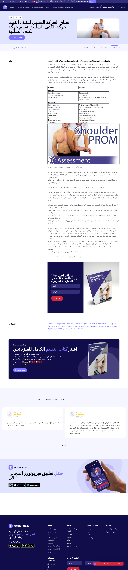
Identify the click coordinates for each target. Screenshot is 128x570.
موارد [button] (47, 7)
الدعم (88, 535)
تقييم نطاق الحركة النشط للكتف (58, 256)
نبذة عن (69, 534)
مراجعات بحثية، (52, 532)
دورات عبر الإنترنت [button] (23, 7)
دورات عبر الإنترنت (112, 529)
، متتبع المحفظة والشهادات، (52, 539)
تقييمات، (50, 543)
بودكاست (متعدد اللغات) (72, 530)
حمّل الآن (57, 298)
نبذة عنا (88, 529)
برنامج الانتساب (91, 538)
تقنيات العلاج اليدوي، (54, 546)
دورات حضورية (110, 532)
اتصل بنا (88, 532)
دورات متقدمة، (52, 529)
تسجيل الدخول (94, 7)
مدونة (49, 535)
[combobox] (123, 7)
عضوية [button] (12, 7)
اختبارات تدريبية (72, 546)
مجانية (69, 543)
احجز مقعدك (91, 1)
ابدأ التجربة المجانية (108, 7)
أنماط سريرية (52, 552)
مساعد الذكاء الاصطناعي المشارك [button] (63, 7)
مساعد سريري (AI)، (54, 549)
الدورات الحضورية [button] (37, 7)
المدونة (69, 537)
